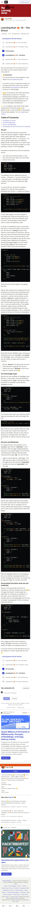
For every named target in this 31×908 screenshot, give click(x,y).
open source (15, 896)
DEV (7, 898)
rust (9, 33)
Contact (4, 892)
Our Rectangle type (9, 122)
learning (4, 33)
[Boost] (24, 905)
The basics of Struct (9, 120)
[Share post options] (28, 905)
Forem (7, 896)
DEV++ (19, 886)
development (25, 33)
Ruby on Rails (15, 899)
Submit (7, 698)
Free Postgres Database (13, 892)
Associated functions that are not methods (16, 126)
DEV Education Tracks (7, 888)
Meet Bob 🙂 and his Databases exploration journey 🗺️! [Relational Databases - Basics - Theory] (14, 803)
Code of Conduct (11, 707)
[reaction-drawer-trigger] (4, 905)
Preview (14, 698)
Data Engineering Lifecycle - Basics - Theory (14, 821)
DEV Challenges (12, 886)
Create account (24, 2)
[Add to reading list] (18, 905)
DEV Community (7, 880)
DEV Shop (23, 892)
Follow (15, 771)
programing (15, 33)
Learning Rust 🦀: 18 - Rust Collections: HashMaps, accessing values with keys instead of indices (15, 813)
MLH (28, 892)
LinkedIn (22, 112)
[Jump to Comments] (11, 905)
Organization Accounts (8, 890)
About (25, 890)
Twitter (3, 114)
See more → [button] (5, 758)
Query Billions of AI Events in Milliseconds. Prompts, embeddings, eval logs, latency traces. (15, 735)
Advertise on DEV (24, 888)
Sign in (10, 704)
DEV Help (16, 888)
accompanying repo (16, 79)
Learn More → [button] (6, 874)
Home (5, 886)
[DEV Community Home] (6, 2)
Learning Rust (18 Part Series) (12, 38)
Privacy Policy (16, 894)
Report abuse (21, 707)
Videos (24, 886)
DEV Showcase (19, 890)
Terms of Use (24, 894)
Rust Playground (15, 87)
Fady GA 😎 (8, 18)
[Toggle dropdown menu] (29, 713)
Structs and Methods (9, 124)
